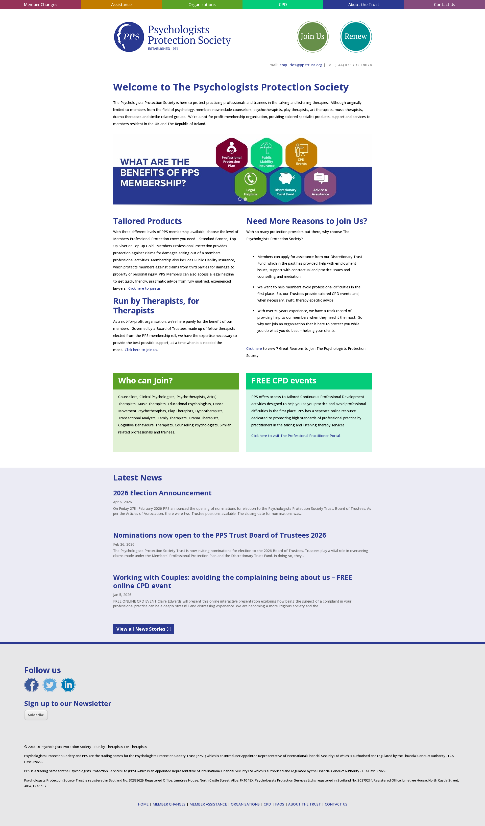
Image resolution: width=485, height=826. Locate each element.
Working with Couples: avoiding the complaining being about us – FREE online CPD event (232, 581)
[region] (242, 175)
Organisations (202, 4)
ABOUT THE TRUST (304, 804)
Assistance (121, 4)
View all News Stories (140, 629)
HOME (143, 804)
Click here (254, 348)
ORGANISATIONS (245, 804)
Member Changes (40, 4)
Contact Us (444, 4)
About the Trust (363, 4)
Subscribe (36, 715)
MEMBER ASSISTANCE (208, 804)
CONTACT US (336, 804)
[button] (242, 169)
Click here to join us (144, 288)
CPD (283, 4)
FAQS (279, 804)
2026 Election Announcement (162, 492)
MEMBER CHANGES (169, 804)
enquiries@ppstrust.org (300, 64)
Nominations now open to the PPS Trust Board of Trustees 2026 (219, 535)
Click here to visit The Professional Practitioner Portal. (296, 435)
